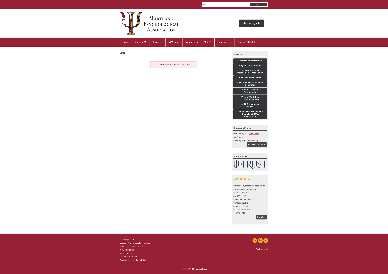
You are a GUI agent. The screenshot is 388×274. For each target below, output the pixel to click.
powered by (187, 269)
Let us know (152, 260)
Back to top (261, 249)
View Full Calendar (257, 144)
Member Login (250, 23)
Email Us (261, 217)
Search (259, 5)
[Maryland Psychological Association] (149, 23)
